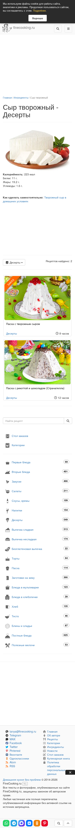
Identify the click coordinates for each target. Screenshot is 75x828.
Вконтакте (16, 754)
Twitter (14, 747)
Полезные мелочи (40, 645)
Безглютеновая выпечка (40, 549)
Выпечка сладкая (40, 529)
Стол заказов (20, 436)
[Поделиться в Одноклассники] (37, 823)
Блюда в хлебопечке (40, 597)
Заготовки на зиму (40, 577)
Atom (13, 762)
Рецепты (52, 739)
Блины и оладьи (40, 626)
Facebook (16, 743)
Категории (18, 445)
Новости (52, 751)
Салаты (40, 491)
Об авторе (53, 735)
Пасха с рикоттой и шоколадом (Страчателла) (35, 388)
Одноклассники (19, 758)
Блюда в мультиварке (40, 587)
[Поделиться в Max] (21, 823)
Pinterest (15, 751)
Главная (7, 97)
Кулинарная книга (58, 758)
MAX (12, 739)
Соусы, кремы (40, 500)
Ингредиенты (21, 97)
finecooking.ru (23, 27)
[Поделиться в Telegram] (14, 823)
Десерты (15, 262)
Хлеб (40, 606)
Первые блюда (40, 462)
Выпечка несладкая (40, 539)
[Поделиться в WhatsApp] (6, 823)
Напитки (40, 510)
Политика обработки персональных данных (56, 768)
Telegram (15, 735)
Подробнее (39, 10)
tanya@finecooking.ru (23, 731)
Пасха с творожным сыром (23, 324)
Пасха (40, 568)
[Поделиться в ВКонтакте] (29, 823)
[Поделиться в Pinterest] (44, 823)
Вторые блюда (40, 472)
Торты (40, 558)
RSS (12, 766)
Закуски (40, 481)
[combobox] (33, 420)
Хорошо (37, 18)
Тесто (40, 616)
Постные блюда (40, 635)
